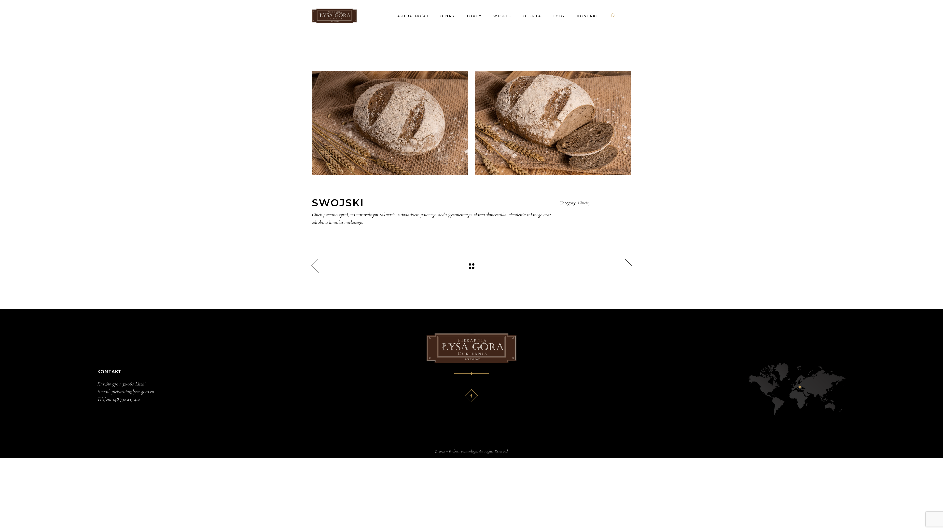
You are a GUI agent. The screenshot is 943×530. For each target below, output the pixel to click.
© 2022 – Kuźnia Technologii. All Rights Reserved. (472, 451)
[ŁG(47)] (390, 123)
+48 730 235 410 (126, 399)
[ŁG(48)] (553, 123)
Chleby (584, 202)
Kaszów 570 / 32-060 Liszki (121, 384)
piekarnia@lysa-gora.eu (133, 391)
